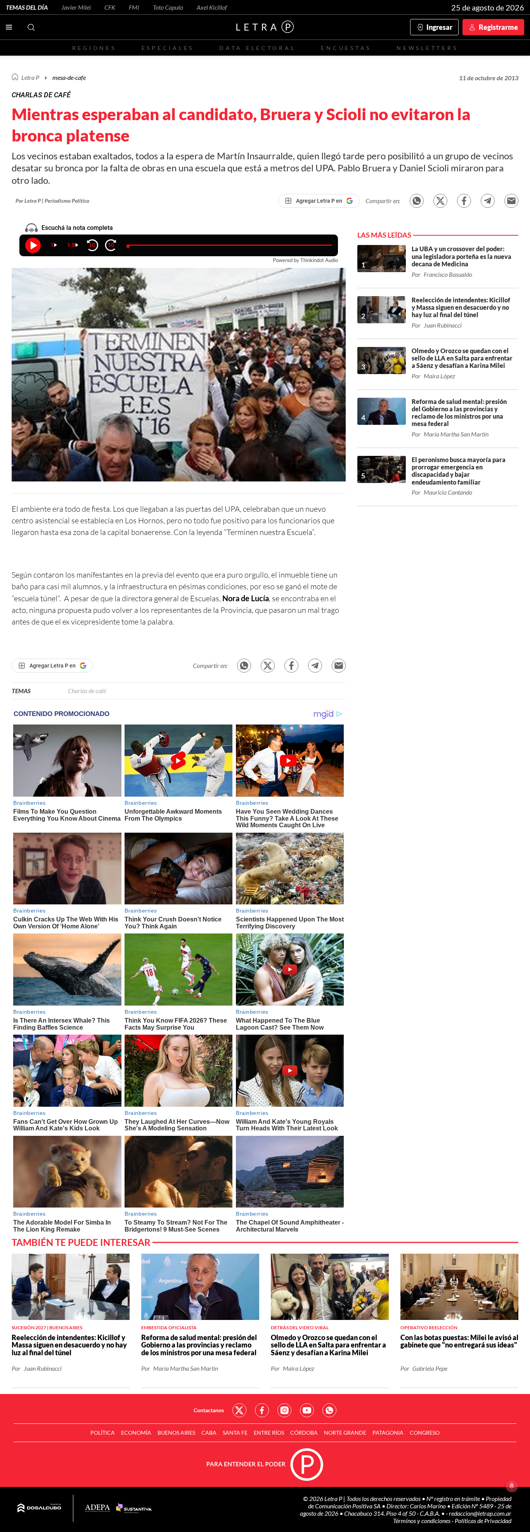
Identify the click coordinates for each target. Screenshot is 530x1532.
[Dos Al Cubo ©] (39, 1508)
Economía (136, 1432)
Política (102, 1432)
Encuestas (346, 48)
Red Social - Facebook (261, 1410)
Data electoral (257, 48)
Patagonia (388, 1432)
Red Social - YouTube (306, 1410)
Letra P (30, 77)
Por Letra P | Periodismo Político (52, 200)
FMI (134, 7)
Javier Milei (76, 7)
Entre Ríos (269, 1432)
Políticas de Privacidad (483, 1520)
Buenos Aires (176, 1432)
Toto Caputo (168, 7)
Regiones (94, 48)
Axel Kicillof (212, 7)
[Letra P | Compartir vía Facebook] (464, 200)
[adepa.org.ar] (97, 1508)
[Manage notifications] (512, 1486)
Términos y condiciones (422, 1520)
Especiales (168, 48)
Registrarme (498, 27)
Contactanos (209, 1410)
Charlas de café (87, 690)
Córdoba (304, 1432)
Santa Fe (235, 1432)
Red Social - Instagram (284, 1410)
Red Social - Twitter (239, 1410)
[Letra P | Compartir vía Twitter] (440, 200)
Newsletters (427, 48)
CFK (109, 7)
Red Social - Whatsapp (329, 1410)
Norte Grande (345, 1432)
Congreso (425, 1432)
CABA (209, 1432)
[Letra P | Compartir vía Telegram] (487, 200)
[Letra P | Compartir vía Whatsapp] (416, 200)
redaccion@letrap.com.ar (480, 1513)
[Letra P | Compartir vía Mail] (511, 200)
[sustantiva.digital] (134, 1508)
